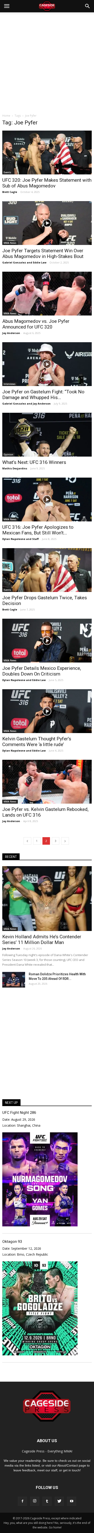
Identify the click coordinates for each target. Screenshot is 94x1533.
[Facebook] (22, 1501)
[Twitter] (59, 1501)
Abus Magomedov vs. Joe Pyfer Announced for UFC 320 (35, 324)
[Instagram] (34, 1501)
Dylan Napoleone (13, 539)
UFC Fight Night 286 (19, 1112)
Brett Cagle (9, 192)
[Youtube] (71, 1501)
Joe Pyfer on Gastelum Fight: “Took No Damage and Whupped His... (43, 394)
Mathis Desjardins (14, 468)
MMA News (10, 243)
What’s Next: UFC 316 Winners (34, 462)
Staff (35, 539)
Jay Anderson (11, 333)
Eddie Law (39, 262)
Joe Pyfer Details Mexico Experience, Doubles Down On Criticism (41, 671)
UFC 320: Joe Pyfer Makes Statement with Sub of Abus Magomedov (46, 183)
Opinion (8, 454)
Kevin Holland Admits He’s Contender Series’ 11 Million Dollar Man (41, 939)
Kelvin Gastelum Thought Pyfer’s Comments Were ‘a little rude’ (36, 741)
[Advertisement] (47, 62)
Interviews (10, 384)
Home (6, 116)
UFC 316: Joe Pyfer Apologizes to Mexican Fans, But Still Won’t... (37, 530)
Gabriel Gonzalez (14, 262)
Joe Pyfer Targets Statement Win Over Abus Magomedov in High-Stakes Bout (43, 253)
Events (7, 172)
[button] (87, 6)
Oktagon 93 (12, 1241)
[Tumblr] (47, 1501)
